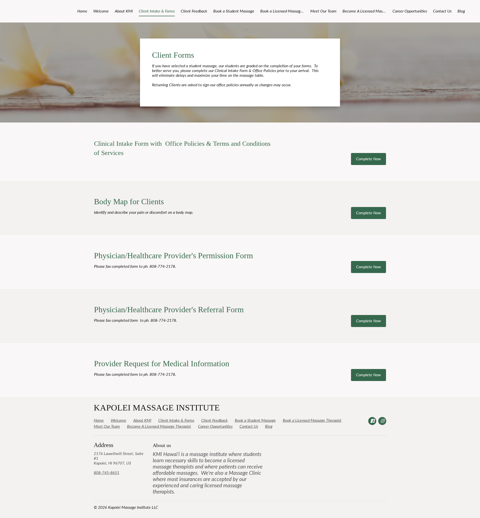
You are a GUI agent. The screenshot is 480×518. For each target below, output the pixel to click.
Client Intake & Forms (157, 11)
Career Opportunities (409, 11)
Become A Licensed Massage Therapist (366, 11)
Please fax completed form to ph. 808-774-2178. (135, 266)
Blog (461, 11)
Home (82, 11)
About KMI (124, 11)
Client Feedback (194, 11)
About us (162, 445)
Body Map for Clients (129, 201)
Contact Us (442, 11)
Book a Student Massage (233, 11)
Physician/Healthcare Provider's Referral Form (169, 309)
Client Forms (173, 55)
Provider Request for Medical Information (161, 363)
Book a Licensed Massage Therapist (283, 11)
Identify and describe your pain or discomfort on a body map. (143, 212)
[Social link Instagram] (382, 421)
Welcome (101, 11)
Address (103, 445)
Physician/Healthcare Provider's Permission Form (173, 255)
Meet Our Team (323, 11)
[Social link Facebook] (372, 421)
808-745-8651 (106, 473)
